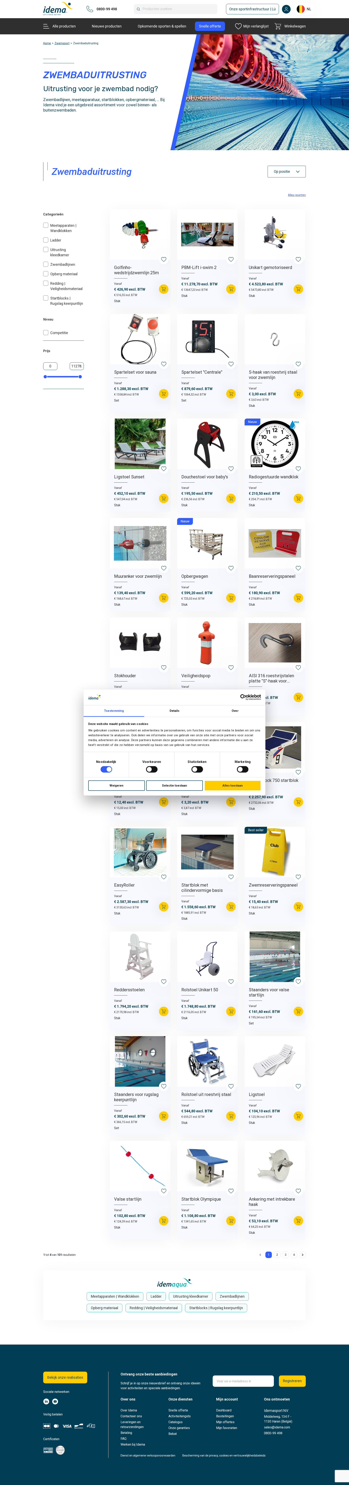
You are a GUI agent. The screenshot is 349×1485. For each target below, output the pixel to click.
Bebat (172, 1434)
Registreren (292, 1381)
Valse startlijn (127, 1199)
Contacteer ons (131, 1416)
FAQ (123, 1439)
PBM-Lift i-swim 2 (199, 267)
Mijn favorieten (226, 1428)
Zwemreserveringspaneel (273, 885)
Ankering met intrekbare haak (272, 1202)
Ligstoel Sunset (129, 476)
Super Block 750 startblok (273, 780)
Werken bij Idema (133, 1444)
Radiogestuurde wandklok (273, 476)
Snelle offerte (178, 1410)
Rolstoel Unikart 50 (199, 989)
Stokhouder (125, 675)
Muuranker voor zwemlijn (138, 576)
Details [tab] (175, 711)
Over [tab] (235, 711)
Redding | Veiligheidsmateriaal (154, 1308)
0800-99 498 (273, 1433)
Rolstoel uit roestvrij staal (206, 1094)
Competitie (59, 333)
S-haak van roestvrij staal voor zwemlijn (273, 375)
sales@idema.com (277, 1427)
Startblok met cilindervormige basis (202, 888)
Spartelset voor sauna (135, 372)
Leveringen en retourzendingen (132, 1424)
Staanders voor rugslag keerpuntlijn (136, 1097)
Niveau (48, 319)
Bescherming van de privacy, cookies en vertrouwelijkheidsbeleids (224, 1455)
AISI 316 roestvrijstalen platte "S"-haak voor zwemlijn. (271, 678)
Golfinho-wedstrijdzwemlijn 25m (136, 270)
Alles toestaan (232, 785)
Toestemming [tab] (114, 711)
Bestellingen (225, 1416)
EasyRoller (124, 885)
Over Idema (129, 1410)
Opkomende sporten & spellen (162, 26)
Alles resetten (297, 195)
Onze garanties (179, 1428)
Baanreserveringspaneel (272, 576)
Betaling (126, 1433)
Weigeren (116, 785)
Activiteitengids (179, 1416)
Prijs (46, 351)
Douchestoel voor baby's (204, 476)
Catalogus (175, 1422)
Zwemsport (62, 43)
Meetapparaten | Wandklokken (115, 1296)
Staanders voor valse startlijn (269, 992)
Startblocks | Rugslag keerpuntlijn (216, 1308)
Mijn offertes (225, 1422)
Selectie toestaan (174, 785)
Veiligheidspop (195, 675)
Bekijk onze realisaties (65, 1377)
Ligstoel (257, 1094)
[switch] (152, 769)
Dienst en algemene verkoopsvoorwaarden (148, 1455)
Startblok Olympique (201, 1199)
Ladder (55, 240)
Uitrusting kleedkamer (190, 1296)
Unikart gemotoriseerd (270, 267)
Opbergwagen (194, 576)
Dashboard (223, 1410)
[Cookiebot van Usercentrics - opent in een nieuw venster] (243, 697)
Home (47, 43)
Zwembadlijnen (62, 264)
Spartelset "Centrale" (201, 372)
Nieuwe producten (107, 26)
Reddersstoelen (129, 989)
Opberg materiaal (64, 274)
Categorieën (53, 214)
